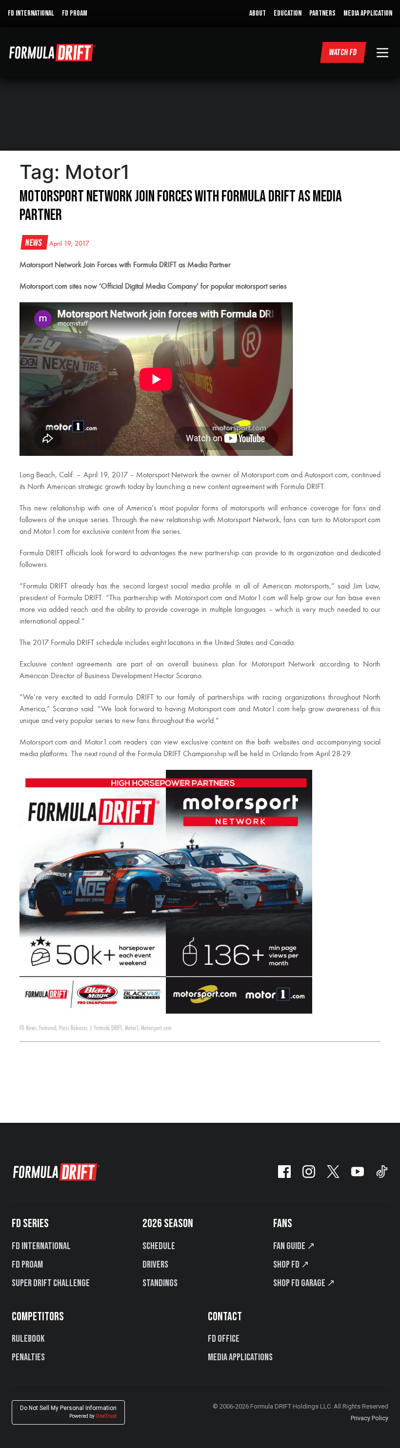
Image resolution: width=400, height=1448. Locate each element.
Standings (160, 1283)
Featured (47, 1028)
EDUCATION (287, 13)
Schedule (158, 1246)
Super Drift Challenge (51, 1283)
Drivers (155, 1265)
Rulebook (28, 1339)
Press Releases (73, 1028)
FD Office (224, 1339)
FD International (41, 1246)
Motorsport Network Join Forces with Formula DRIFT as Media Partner (181, 206)
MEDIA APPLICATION (367, 13)
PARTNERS (322, 13)
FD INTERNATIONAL (31, 13)
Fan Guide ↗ (294, 1246)
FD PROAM (74, 13)
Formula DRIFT (108, 1028)
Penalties (28, 1357)
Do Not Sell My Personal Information (68, 1412)
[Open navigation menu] (382, 52)
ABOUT (257, 13)
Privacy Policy (369, 1418)
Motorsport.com (156, 1028)
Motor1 (131, 1028)
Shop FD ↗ (291, 1265)
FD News (28, 1028)
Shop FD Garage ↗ (304, 1283)
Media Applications (240, 1357)
